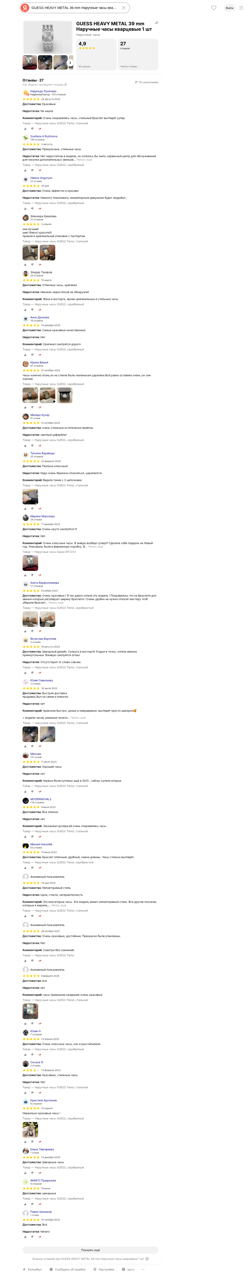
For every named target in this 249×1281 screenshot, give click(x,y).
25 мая (45, 185)
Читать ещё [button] (84, 159)
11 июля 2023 (49, 761)
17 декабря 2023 (50, 524)
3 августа (47, 144)
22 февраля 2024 (51, 461)
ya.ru (130, 1269)
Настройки (106, 1269)
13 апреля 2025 (50, 1039)
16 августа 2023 (50, 646)
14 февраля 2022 (50, 1070)
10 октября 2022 (50, 1219)
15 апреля (47, 1108)
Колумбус (35, 1269)
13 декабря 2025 (50, 1157)
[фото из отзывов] (30, 253)
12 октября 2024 (50, 422)
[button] (30, 62)
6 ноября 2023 (49, 590)
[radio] (25, 129)
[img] (31, 99)
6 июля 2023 (48, 807)
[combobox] (74, 8)
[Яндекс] (25, 8)
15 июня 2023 (49, 852)
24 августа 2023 (50, 99)
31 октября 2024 (50, 370)
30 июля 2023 (49, 688)
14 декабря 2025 (50, 325)
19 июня (45, 1188)
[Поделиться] (156, 22)
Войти (229, 8)
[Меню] (241, 8)
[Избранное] (214, 8)
